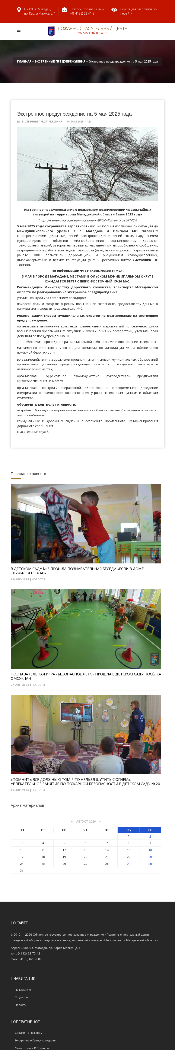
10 (21, 850)
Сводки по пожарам (28, 1033)
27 (85, 864)
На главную (23, 990)
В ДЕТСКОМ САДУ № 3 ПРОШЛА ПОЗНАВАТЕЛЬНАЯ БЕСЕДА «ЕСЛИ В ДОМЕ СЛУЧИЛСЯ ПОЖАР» (77, 571)
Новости (38, 579)
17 (21, 857)
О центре (21, 997)
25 (43, 864)
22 (128, 857)
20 (85, 857)
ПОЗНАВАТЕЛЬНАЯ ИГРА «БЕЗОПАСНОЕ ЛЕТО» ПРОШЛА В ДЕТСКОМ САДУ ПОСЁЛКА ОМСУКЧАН (86, 676)
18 (43, 857)
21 (107, 857)
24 (21, 864)
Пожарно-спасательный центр (92, 29)
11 (43, 850)
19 (64, 857)
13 (85, 850)
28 (107, 864)
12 (64, 850)
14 (107, 850)
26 (64, 864)
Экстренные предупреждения (42, 121)
